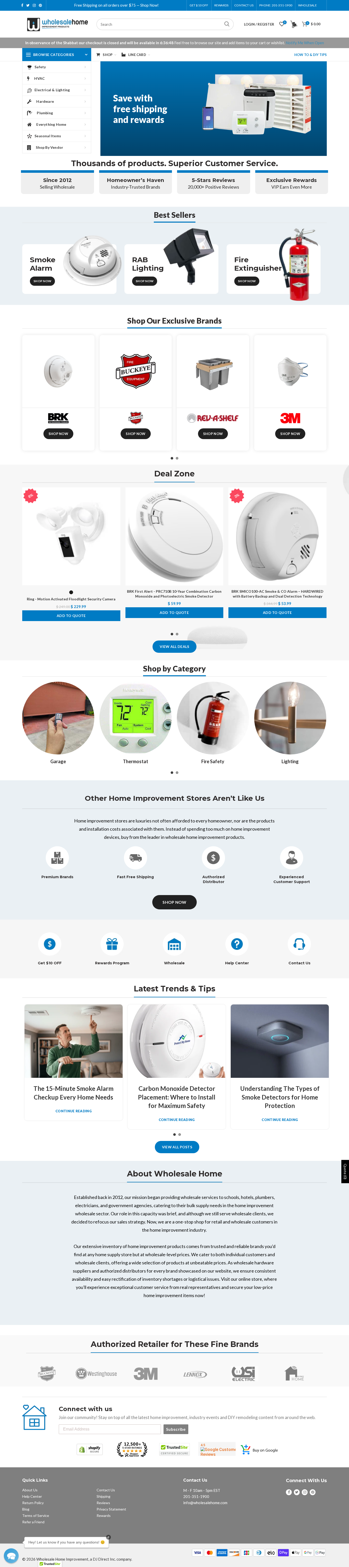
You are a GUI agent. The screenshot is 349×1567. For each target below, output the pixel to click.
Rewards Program (112, 963)
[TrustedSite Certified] (174, 1449)
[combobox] (165, 24)
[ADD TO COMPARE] (116, 507)
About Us (30, 1490)
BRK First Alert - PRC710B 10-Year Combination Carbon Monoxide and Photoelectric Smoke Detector (174, 593)
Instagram (34, 5)
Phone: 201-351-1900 (275, 5)
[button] (11, 1555)
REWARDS (221, 5)
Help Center (237, 963)
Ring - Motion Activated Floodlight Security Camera (71, 599)
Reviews (103, 1503)
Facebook (22, 5)
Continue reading (73, 1111)
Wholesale (174, 963)
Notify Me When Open (305, 42)
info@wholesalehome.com (205, 1502)
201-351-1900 (196, 1496)
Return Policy (33, 1503)
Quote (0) (345, 1171)
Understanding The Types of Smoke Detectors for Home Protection (280, 1097)
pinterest (40, 5)
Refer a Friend (33, 1522)
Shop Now (42, 281)
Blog (25, 1509)
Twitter (28, 5)
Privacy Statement (111, 1509)
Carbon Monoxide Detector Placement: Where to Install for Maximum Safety (176, 1097)
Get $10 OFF (50, 963)
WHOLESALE (307, 5)
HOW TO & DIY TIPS (310, 55)
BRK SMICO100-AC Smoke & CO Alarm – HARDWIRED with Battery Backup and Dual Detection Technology (277, 593)
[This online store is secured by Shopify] (90, 1449)
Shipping (103, 1496)
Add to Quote (71, 615)
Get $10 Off (199, 5)
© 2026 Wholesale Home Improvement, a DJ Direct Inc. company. (77, 1559)
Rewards (104, 1515)
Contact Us (243, 5)
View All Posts (177, 1147)
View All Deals (174, 646)
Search (226, 24)
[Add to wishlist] (116, 495)
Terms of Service (35, 1515)
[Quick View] (116, 518)
